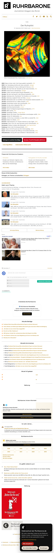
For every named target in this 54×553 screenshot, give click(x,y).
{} (23, 277)
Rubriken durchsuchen (8, 454)
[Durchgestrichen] (14, 277)
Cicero (22, 107)
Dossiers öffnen (6, 456)
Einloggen (26, 175)
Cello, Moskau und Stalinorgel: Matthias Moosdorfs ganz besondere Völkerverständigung (25, 326)
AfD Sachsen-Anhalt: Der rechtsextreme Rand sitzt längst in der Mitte (20, 333)
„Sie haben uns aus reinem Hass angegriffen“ (14, 328)
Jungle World (21, 112)
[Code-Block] (22, 277)
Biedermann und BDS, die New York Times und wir (16, 473)
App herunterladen (27, 414)
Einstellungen (44, 548)
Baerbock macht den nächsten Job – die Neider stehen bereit (22, 361)
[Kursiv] (10, 277)
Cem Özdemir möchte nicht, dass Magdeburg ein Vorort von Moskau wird (21, 335)
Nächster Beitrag (40, 230)
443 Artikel (6, 167)
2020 (33, 451)
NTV (33, 109)
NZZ (42, 99)
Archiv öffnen (27, 444)
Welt (32, 87)
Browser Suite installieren (27, 417)
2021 (21, 451)
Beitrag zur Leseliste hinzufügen (12, 140)
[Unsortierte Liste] (18, 277)
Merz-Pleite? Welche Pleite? (11, 466)
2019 (45, 451)
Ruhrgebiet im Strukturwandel (38, 157)
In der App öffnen (7, 144)
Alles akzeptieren (28, 543)
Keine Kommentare (36, 28)
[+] (26, 277)
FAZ (34, 83)
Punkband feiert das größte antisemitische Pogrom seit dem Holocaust (20, 324)
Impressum (5, 542)
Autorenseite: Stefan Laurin (23, 144)
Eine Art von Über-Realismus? (11, 331)
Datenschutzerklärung (16, 542)
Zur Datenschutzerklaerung (29, 539)
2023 (45, 448)
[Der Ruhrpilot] (6, 194)
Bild (32, 92)
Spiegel (32, 85)
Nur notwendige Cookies (30, 548)
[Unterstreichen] (12, 277)
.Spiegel (24, 90)
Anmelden (49, 268)
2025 (21, 448)
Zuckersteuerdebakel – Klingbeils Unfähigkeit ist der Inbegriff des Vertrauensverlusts (30, 357)
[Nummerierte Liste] (16, 277)
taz (21, 116)
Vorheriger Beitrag (14, 230)
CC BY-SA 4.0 (29, 77)
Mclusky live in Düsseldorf (10, 337)
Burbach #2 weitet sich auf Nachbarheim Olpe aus (16, 428)
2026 (8, 448)
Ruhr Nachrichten (31, 125)
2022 (8, 451)
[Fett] (8, 277)
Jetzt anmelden (27, 313)
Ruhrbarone (7, 377)
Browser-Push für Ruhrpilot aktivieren (34, 140)
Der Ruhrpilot (14, 194)
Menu (5, 16)
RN (37, 123)
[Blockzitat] (20, 277)
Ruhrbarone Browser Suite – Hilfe (11, 545)
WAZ (27, 101)
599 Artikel (32, 167)
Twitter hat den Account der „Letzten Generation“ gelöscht (18, 477)
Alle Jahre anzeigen (7, 458)
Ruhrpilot (5, 157)
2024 (33, 448)
